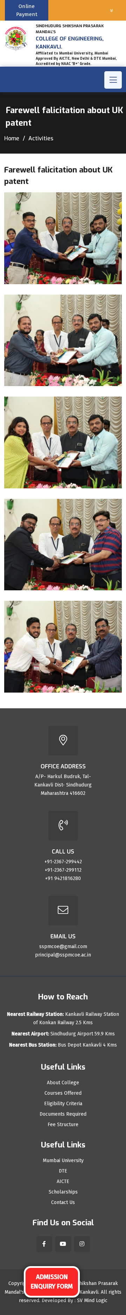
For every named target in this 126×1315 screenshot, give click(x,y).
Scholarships (63, 1192)
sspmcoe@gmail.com (63, 947)
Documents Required (63, 1114)
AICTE (63, 1181)
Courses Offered (63, 1093)
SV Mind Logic (92, 1300)
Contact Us (63, 1202)
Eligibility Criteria (63, 1103)
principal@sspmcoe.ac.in (63, 955)
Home (11, 138)
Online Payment (26, 10)
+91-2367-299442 (63, 862)
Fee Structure (63, 1124)
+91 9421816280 (63, 878)
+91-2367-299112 (63, 870)
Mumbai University (63, 1160)
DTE (63, 1171)
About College (63, 1082)
